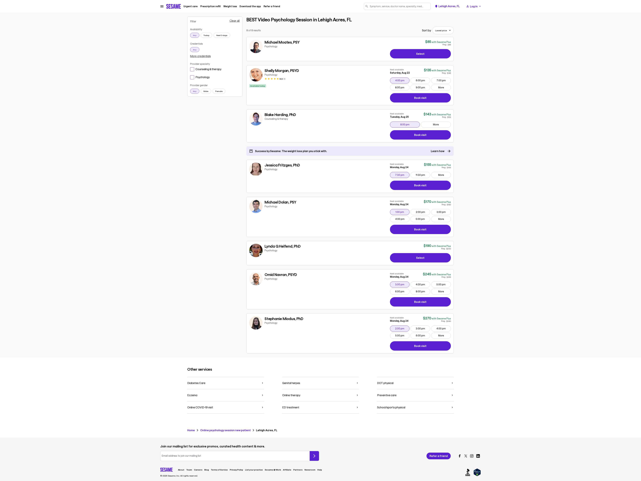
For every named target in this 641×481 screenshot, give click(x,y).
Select (420, 53)
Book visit (432, 98)
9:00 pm (423, 87)
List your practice (254, 469)
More (441, 87)
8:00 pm (402, 87)
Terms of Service (219, 469)
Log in (474, 6)
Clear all (235, 20)
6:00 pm (423, 80)
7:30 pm (402, 174)
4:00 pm (402, 80)
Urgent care (190, 6)
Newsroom (309, 469)
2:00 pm (423, 211)
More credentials (200, 56)
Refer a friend (272, 6)
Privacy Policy (236, 469)
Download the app (250, 6)
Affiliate (287, 469)
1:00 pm (402, 211)
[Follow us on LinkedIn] (478, 456)
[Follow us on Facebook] (459, 456)
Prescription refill (210, 6)
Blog (206, 469)
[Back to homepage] (173, 6)
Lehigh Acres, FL (449, 6)
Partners (297, 469)
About (181, 469)
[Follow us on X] (465, 456)
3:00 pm (443, 211)
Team (189, 469)
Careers (198, 469)
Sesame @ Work (273, 469)
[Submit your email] (314, 456)
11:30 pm (422, 174)
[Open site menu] (162, 6)
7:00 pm (443, 80)
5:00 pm (423, 218)
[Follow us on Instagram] (471, 456)
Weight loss (230, 6)
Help (319, 469)
